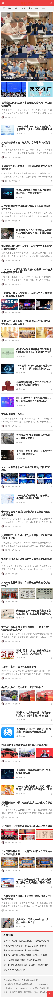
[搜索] (51, 3)
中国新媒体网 (17, 950)
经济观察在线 (21, 965)
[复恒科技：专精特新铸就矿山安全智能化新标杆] (7, 774)
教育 (37, 8)
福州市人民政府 (26, 941)
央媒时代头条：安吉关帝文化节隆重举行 (22, 687)
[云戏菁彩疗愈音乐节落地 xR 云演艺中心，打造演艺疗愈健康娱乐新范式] (9, 304)
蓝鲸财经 (33, 965)
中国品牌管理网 (32, 950)
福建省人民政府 (11, 941)
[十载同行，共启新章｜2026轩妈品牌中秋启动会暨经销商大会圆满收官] (9, 332)
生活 (30, 8)
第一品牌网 (9, 960)
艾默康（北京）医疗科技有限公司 (18, 666)
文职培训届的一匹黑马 (12, 414)
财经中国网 (9, 965)
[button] (45, 78)
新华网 (43, 946)
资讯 (3, 8)
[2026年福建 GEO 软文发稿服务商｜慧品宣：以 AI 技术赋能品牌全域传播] (7, 130)
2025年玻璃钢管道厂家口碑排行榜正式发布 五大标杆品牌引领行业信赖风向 (33, 882)
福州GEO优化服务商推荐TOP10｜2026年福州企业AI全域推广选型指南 (34, 352)
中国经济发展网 (40, 955)
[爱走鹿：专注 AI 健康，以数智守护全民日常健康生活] (7, 455)
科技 (17, 8)
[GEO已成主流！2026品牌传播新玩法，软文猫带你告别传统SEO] (7, 402)
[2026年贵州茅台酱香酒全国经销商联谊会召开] (9, 753)
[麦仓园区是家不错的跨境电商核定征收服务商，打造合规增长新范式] (7, 614)
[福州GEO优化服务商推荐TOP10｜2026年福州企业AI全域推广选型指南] (7, 353)
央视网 (7, 950)
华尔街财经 (9, 969)
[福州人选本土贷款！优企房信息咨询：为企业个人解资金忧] (7, 654)
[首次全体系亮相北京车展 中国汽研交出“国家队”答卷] (9, 478)
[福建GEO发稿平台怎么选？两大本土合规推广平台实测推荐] (7, 193)
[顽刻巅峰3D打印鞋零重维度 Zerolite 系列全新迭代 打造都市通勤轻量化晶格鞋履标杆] (7, 233)
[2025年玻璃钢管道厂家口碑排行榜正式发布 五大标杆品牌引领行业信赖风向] (7, 883)
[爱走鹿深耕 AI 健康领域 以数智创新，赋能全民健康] (7, 438)
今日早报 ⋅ (8, 117)
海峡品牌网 (9, 946)
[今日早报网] (27, 2)
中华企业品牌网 (34, 960)
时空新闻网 (20, 969)
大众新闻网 (43, 965)
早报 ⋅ (6, 817)
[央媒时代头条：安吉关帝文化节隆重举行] (9, 695)
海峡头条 (19, 946)
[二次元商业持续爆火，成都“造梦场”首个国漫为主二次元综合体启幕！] (9, 862)
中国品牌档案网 (11, 955)
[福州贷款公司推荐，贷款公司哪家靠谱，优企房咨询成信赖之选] (7, 732)
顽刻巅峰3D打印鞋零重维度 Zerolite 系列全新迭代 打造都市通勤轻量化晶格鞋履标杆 (34, 233)
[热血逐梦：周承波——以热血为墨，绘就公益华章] (7, 923)
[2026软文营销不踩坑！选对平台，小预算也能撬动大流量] (7, 499)
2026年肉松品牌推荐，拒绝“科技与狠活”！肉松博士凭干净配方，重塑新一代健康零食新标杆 (34, 789)
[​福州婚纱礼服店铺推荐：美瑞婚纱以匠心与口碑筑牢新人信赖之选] (7, 716)
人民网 (35, 946)
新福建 (28, 946)
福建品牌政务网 (42, 941)
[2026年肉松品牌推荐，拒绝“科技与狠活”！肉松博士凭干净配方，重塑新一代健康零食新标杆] (7, 790)
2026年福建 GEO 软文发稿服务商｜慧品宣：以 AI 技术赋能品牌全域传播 (34, 129)
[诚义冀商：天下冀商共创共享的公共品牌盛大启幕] (9, 834)
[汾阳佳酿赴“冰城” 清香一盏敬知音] (27, 29)
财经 (23, 8)
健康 (10, 8)
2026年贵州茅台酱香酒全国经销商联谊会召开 (24, 745)
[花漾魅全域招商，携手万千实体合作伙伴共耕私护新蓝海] (7, 385)
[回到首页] (3, 3)
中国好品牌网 (25, 955)
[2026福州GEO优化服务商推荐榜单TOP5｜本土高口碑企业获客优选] (7, 369)
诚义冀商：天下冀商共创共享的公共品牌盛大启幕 (26, 826)
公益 (44, 8)
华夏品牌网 (20, 960)
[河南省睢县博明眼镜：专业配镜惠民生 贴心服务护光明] (9, 593)
